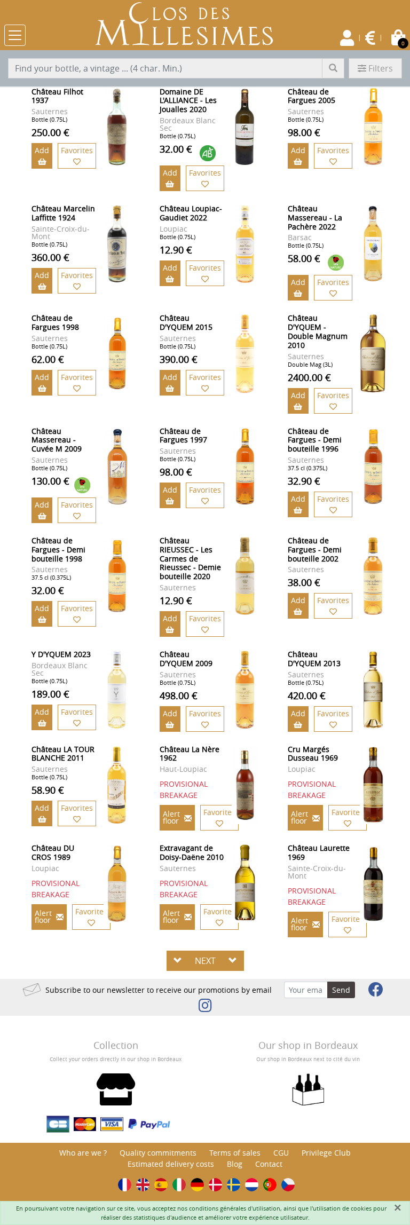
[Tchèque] (288, 1184)
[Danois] (215, 1184)
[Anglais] (142, 1184)
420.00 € (307, 695)
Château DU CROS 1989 (52, 852)
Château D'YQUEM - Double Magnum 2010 (318, 331)
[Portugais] (270, 1184)
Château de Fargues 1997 (183, 435)
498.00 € (179, 695)
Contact (268, 1164)
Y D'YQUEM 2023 (61, 654)
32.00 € (176, 149)
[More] (117, 127)
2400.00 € (309, 377)
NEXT (205, 961)
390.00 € (179, 359)
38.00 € (304, 582)
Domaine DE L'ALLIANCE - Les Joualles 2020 (188, 100)
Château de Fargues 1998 (55, 322)
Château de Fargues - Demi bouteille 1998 (58, 549)
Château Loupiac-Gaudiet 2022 (191, 213)
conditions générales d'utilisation (234, 1208)
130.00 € (50, 481)
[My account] (347, 38)
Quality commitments (158, 1153)
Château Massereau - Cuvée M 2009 (56, 440)
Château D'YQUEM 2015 (186, 322)
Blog (234, 1164)
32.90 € (304, 481)
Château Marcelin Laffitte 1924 (63, 213)
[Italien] (179, 1184)
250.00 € (50, 132)
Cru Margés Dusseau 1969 (313, 753)
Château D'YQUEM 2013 (314, 658)
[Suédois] (233, 1184)
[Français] (124, 1184)
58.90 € (47, 790)
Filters (380, 68)
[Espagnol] (161, 1184)
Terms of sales (235, 1153)
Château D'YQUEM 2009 (186, 658)
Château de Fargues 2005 (311, 96)
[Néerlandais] (251, 1184)
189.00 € (50, 693)
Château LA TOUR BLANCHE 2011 (62, 753)
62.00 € (47, 359)
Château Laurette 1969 (319, 852)
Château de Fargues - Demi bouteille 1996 (315, 440)
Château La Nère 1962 (189, 753)
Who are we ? (83, 1153)
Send (341, 990)
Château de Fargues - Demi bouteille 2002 (315, 549)
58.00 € (304, 258)
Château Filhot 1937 (57, 96)
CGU (281, 1153)
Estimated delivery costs (171, 1164)
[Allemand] (197, 1184)
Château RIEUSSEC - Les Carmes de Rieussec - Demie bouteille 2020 (190, 558)
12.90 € (176, 249)
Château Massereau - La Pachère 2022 (315, 217)
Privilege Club (326, 1153)
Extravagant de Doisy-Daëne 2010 (192, 852)
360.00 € (50, 257)
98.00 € (304, 132)
